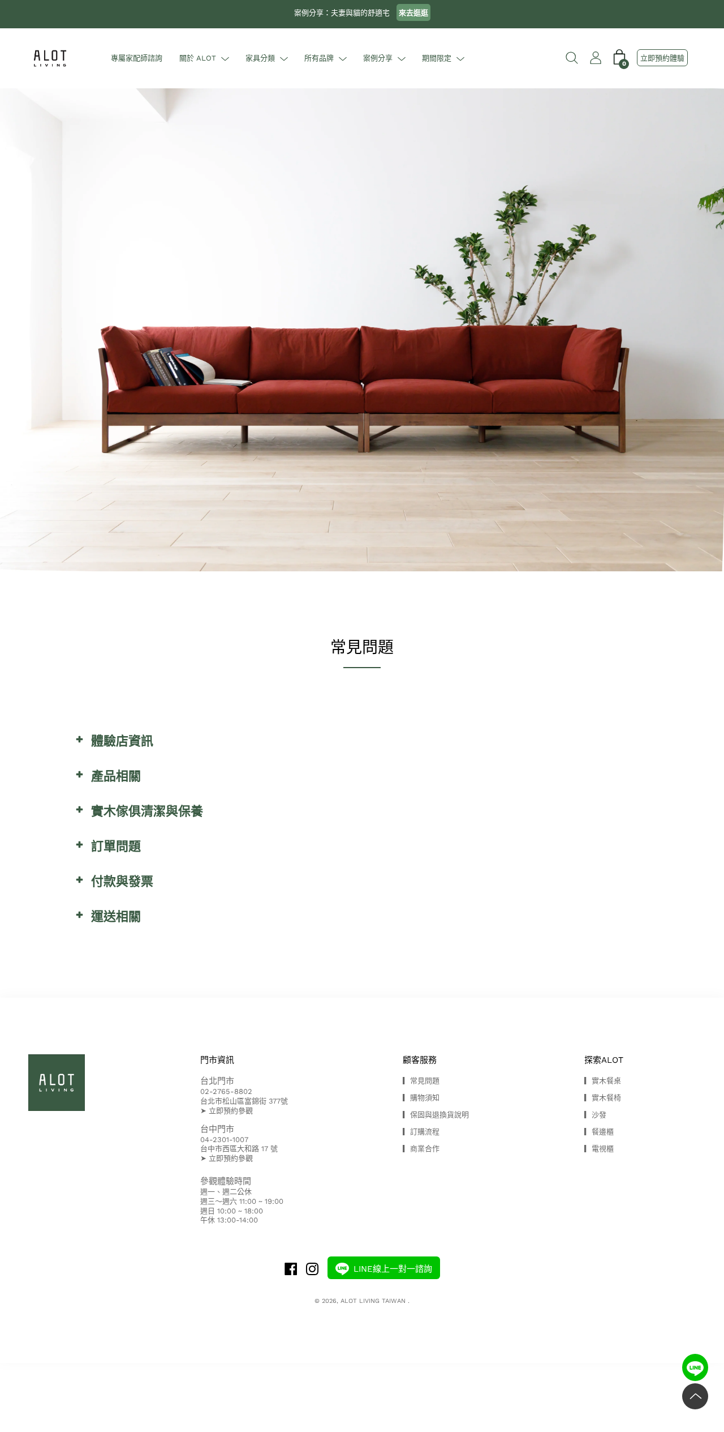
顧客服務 (420, 1060)
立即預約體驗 (662, 58)
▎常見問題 (421, 1080)
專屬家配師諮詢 (136, 58)
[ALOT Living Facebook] (291, 1270)
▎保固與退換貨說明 (436, 1114)
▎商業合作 (421, 1148)
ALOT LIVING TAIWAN (374, 1301)
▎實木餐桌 (602, 1080)
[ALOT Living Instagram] (312, 1270)
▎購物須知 (421, 1097)
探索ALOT (603, 1060)
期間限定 (436, 58)
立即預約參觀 (231, 1110)
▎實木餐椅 (602, 1097)
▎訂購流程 (421, 1131)
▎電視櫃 (599, 1148)
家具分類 (260, 58)
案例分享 (378, 58)
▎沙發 (595, 1114)
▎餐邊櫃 (599, 1131)
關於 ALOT (197, 58)
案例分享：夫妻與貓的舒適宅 (361, 12)
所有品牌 (319, 58)
